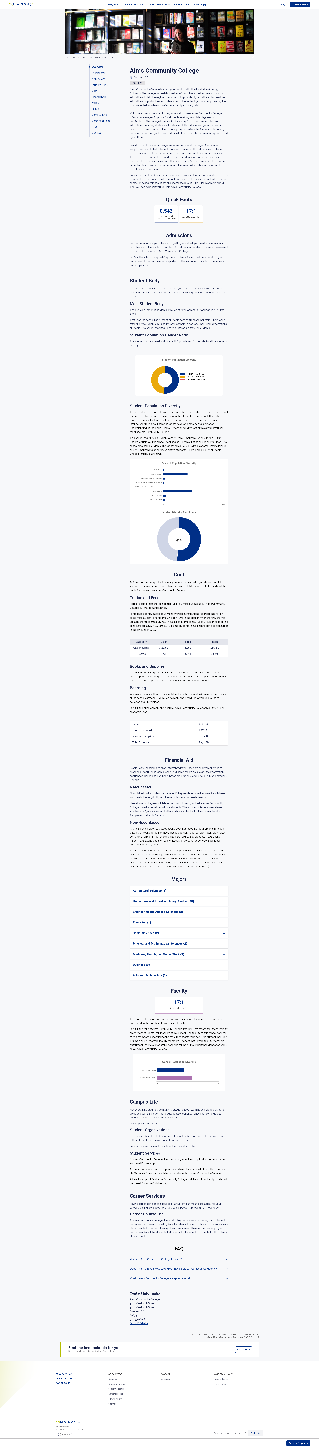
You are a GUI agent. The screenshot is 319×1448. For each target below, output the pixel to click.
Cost (94, 90)
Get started (243, 1349)
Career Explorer (181, 4)
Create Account (300, 4)
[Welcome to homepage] (68, 1421)
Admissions (98, 78)
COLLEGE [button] (137, 83)
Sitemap (112, 1404)
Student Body (100, 84)
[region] (159, 685)
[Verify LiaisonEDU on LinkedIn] (70, 1434)
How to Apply (199, 4)
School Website (139, 1323)
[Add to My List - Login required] (253, 57)
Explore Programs (298, 1443)
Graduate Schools (132, 4)
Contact (96, 132)
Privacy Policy (64, 1374)
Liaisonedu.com (221, 1379)
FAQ (94, 126)
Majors (96, 102)
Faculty (96, 108)
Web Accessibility (66, 1379)
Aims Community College (101, 57)
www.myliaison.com (63, 1426)
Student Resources (157, 4)
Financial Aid (99, 96)
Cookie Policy (63, 1383)
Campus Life (99, 114)
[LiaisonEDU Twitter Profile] (57, 1434)
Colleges (111, 4)
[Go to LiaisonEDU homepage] (21, 4)
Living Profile (220, 1384)
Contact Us (166, 1379)
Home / (68, 57)
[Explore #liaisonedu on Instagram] (61, 1434)
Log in (284, 4)
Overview (97, 66)
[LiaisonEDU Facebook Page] (66, 1434)
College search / (80, 57)
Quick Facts (98, 72)
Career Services (101, 120)
